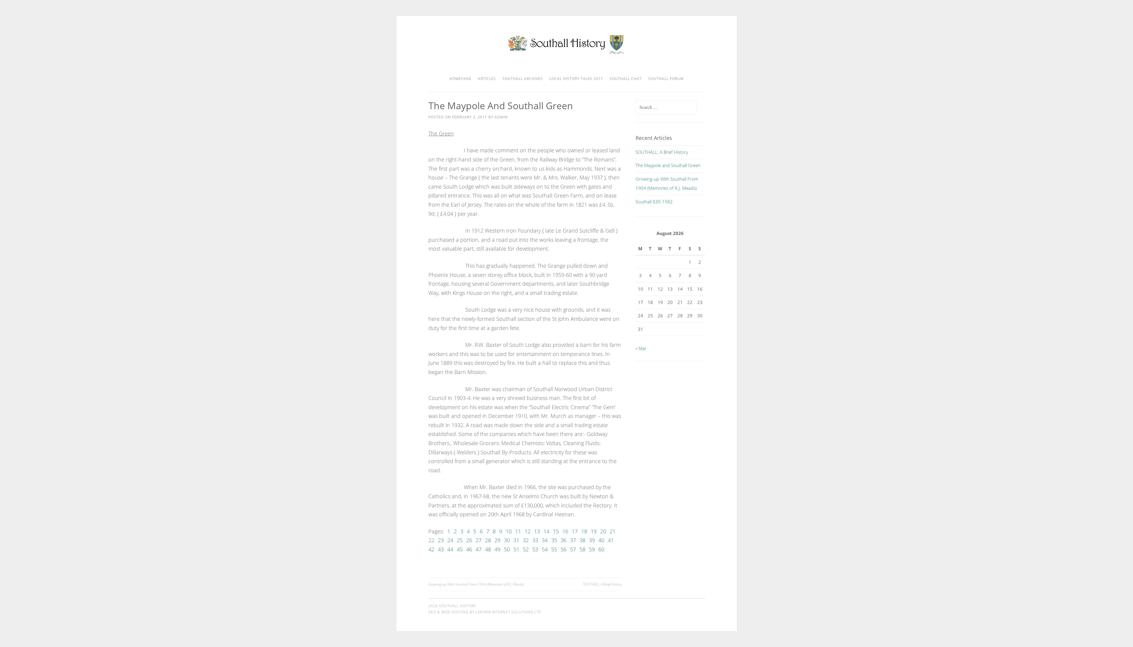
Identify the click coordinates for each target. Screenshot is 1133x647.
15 (556, 531)
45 (460, 549)
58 (582, 549)
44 (450, 549)
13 (537, 531)
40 (601, 540)
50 (507, 549)
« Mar (641, 348)
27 (479, 540)
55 (554, 549)
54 (545, 549)
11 (518, 531)
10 (509, 531)
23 (441, 540)
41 (611, 540)
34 (545, 540)
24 (450, 540)
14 (546, 531)
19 (594, 531)
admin (501, 117)
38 (582, 540)
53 (535, 549)
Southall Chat (626, 78)
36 (563, 540)
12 (528, 531)
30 (507, 540)
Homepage (460, 78)
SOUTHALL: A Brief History (602, 584)
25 (460, 540)
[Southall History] (566, 54)
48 (488, 549)
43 (441, 549)
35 (554, 540)
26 (469, 540)
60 (601, 549)
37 (573, 540)
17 (575, 531)
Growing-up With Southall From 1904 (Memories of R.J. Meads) (476, 584)
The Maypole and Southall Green (668, 165)
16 (565, 531)
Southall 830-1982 (654, 202)
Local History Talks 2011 (576, 78)
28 (488, 540)
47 (479, 549)
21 (612, 531)
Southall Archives (522, 78)
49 (497, 549)
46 (469, 549)
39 (592, 540)
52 (526, 549)
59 (592, 549)
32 (526, 540)
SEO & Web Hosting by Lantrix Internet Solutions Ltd (484, 612)
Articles (487, 78)
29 (497, 540)
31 (516, 540)
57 (573, 549)
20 (603, 531)
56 (563, 549)
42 (431, 549)
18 (584, 531)
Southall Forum (666, 78)
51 (516, 549)
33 (535, 540)
